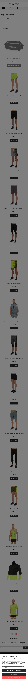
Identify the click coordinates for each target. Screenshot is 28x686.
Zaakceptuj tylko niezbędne (14, 670)
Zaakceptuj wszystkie (14, 677)
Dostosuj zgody (14, 674)
